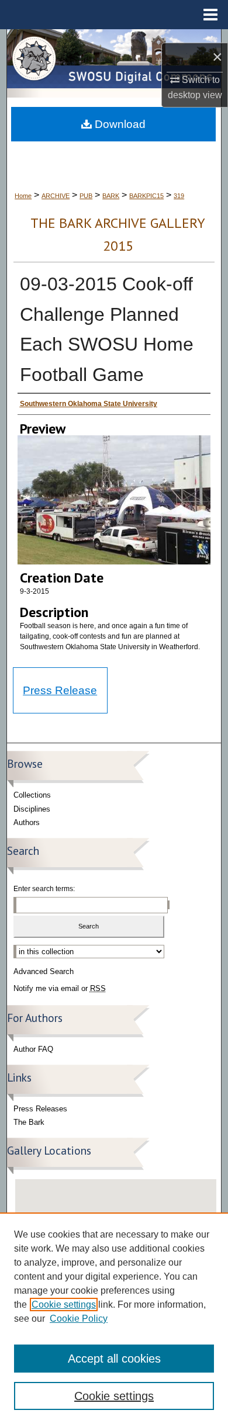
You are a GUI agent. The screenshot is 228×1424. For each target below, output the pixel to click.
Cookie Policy (79, 1318)
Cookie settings (64, 1304)
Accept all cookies (114, 1358)
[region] (114, 1318)
